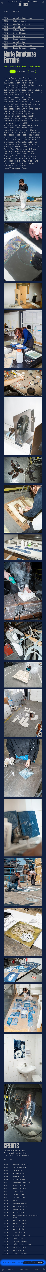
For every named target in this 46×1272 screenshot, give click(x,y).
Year (6, 11)
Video (31, 71)
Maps (36, 1269)
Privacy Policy (24, 1269)
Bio (12, 71)
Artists (16, 11)
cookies (10, 1269)
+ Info (22, 71)
